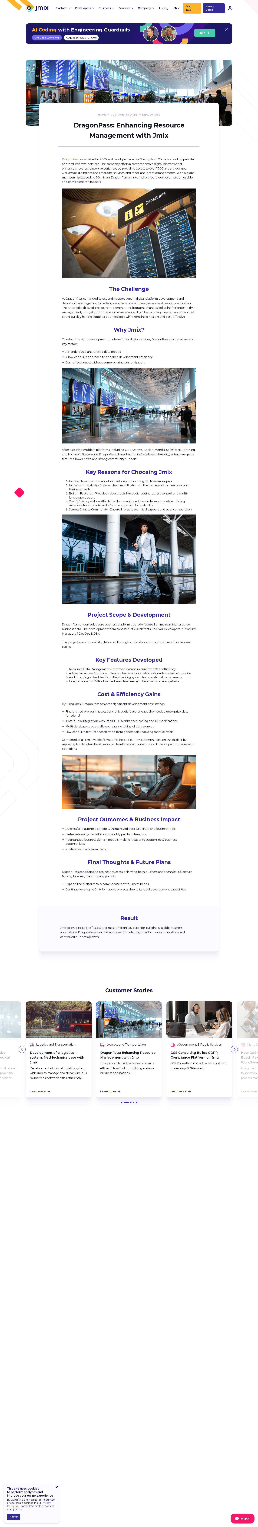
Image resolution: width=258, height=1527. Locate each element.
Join (202, 32)
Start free (189, 8)
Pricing (163, 8)
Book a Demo (210, 8)
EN (175, 8)
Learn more (38, 1091)
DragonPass (70, 159)
